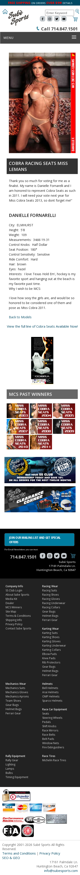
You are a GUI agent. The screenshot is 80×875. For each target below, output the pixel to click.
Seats (45, 713)
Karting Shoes (50, 637)
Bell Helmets (50, 688)
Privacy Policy (14, 624)
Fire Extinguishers (53, 747)
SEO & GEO (11, 857)
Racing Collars (51, 607)
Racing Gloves (51, 599)
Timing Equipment (17, 777)
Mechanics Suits (15, 688)
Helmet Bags (50, 616)
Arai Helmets (50, 692)
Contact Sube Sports (18, 628)
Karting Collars (51, 650)
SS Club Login (14, 590)
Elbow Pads (49, 654)
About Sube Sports (17, 595)
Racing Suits (49, 590)
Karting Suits (50, 633)
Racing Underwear (53, 603)
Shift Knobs (49, 726)
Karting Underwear (54, 645)
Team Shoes (13, 701)
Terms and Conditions (19, 853)
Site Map (11, 611)
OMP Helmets (50, 696)
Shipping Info (14, 620)
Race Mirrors (50, 730)
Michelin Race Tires (54, 760)
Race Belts (48, 735)
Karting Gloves (51, 641)
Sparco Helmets (52, 701)
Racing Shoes (50, 595)
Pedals (46, 722)
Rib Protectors (51, 662)
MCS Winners (14, 607)
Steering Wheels (52, 718)
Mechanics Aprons (17, 696)
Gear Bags (48, 611)
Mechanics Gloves (17, 692)
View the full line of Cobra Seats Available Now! (42, 326)
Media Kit (11, 599)
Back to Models (20, 317)
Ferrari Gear (50, 620)
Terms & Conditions (18, 616)
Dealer (10, 603)
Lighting (10, 764)
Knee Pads (48, 658)
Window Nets (50, 743)
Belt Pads (48, 739)
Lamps (10, 769)
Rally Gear (12, 760)
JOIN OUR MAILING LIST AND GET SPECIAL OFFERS (34, 539)
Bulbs (9, 773)
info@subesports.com (61, 870)
